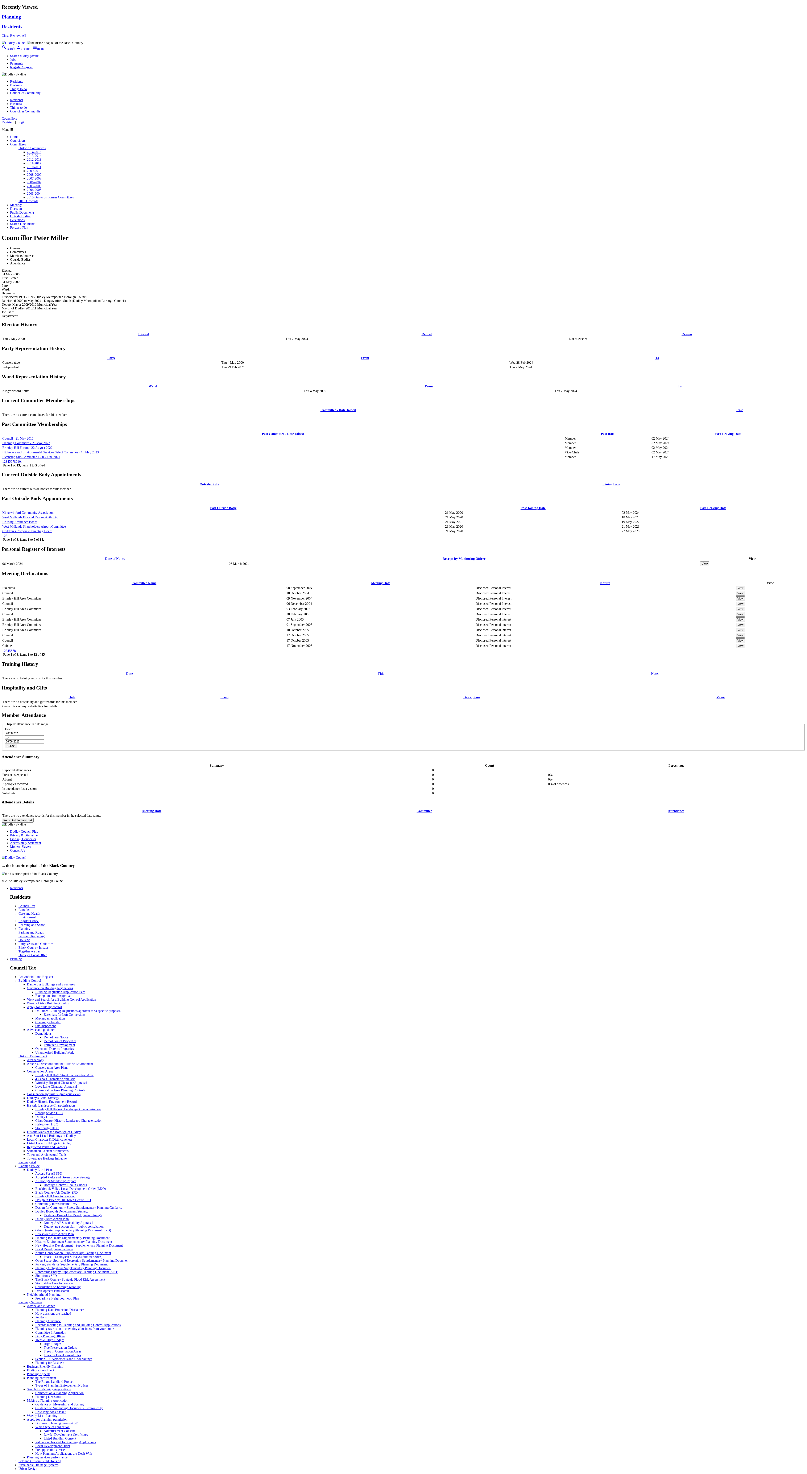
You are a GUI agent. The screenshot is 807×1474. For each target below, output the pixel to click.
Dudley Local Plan (39, 1170)
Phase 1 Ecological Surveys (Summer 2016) (73, 1257)
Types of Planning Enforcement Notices (61, 1385)
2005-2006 (34, 186)
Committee (424, 811)
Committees (18, 144)
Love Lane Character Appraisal (56, 1086)
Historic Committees (32, 148)
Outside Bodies (20, 216)
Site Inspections (45, 1026)
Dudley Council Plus (24, 831)
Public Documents (22, 212)
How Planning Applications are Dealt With (63, 1453)
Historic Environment (32, 1056)
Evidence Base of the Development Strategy (73, 1215)
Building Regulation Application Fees (60, 992)
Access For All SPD (48, 1173)
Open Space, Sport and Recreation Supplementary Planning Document (82, 1260)
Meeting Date (380, 583)
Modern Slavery (21, 846)
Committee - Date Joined (338, 410)
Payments (16, 63)
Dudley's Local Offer (32, 955)
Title (381, 673)
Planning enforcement (41, 1378)
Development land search (52, 1291)
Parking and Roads (31, 932)
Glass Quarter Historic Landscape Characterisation (68, 1120)
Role (739, 410)
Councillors (17, 140)
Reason (687, 334)
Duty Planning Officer (50, 1336)
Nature (605, 583)
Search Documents (22, 224)
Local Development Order (52, 1446)
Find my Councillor (23, 839)
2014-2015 (34, 152)
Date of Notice (115, 558)
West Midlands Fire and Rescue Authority (30, 517)
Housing (24, 940)
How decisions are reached (53, 1313)
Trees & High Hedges (49, 1340)
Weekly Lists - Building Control (48, 1003)
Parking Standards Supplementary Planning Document (71, 1264)
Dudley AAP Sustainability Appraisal (68, 1222)
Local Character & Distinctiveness (49, 1139)
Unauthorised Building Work (54, 1052)
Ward (153, 386)
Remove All (18, 35)
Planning (24, 928)
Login (21, 122)
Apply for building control (44, 1007)
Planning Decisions (48, 1397)
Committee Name (144, 583)
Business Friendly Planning (45, 1366)
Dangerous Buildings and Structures (51, 984)
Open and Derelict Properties (54, 1048)
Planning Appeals (38, 1374)
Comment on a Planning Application (59, 1393)
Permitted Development (59, 1045)
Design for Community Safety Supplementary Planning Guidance (78, 1207)
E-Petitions (17, 220)
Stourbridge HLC (47, 1128)
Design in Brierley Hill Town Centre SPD (63, 1200)
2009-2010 (34, 171)
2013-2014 (34, 155)
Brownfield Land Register (35, 977)
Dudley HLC (44, 1117)
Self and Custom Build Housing (39, 1461)
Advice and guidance (41, 1030)
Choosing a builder (48, 1022)
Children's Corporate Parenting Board (27, 531)
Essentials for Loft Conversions (64, 1014)
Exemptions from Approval (53, 995)
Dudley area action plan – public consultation (74, 1226)
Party (111, 358)
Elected (143, 334)
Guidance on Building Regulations (50, 988)
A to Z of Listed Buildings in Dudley (51, 1135)
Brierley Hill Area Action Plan (55, 1196)
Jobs (13, 59)
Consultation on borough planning (58, 1287)
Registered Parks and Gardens (47, 1147)
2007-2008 (34, 178)
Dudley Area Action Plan (52, 1219)
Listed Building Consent (60, 1438)
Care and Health (29, 913)
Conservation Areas (40, 1071)
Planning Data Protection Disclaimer (59, 1310)
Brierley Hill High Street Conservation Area (64, 1075)
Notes (655, 673)
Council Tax (26, 906)
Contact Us (17, 850)
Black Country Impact (33, 947)
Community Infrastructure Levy (56, 1204)
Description (471, 697)
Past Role (607, 434)
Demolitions (43, 1033)
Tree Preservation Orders (60, 1347)
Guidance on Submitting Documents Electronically (69, 1408)
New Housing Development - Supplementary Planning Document (79, 1245)
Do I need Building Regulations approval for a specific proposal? (78, 1011)
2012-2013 (34, 159)
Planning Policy (29, 1166)
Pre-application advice (50, 1450)
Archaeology (35, 1060)
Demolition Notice (56, 1037)
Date (129, 673)
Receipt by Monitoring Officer (464, 558)
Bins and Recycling (31, 936)
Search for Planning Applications (49, 1389)
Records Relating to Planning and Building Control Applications (78, 1325)
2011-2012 (34, 163)
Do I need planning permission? (56, 1423)
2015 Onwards (28, 201)
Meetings (16, 205)
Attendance (676, 811)
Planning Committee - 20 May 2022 (26, 443)
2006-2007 (34, 182)
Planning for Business (49, 1362)
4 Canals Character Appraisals (55, 1079)
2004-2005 (34, 190)
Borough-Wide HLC (49, 1113)
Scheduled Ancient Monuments (48, 1151)
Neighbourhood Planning (44, 1294)
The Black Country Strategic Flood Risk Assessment (70, 1279)
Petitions (41, 1317)
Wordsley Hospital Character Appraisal (61, 1082)
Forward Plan (19, 227)
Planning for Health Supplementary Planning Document (72, 1238)
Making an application (50, 1018)
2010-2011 (34, 167)
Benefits (23, 909)
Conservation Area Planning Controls (60, 1090)
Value (720, 697)
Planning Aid (27, 1162)
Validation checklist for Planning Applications (65, 1442)
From (365, 358)
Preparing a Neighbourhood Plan (57, 1298)
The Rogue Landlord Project (54, 1381)
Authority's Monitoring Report (55, 1181)
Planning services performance (47, 1457)
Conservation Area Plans (51, 1067)
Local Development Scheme (54, 1249)
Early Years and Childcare (35, 944)
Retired (427, 334)
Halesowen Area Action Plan (54, 1234)
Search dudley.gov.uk (24, 56)
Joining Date (611, 484)
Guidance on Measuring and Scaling (59, 1404)
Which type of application (52, 1427)
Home (14, 137)
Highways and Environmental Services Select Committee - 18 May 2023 (50, 452)
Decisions (16, 208)
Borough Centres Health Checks (65, 1185)
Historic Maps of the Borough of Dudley (54, 1132)
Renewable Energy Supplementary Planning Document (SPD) (76, 1272)
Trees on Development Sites (62, 1355)
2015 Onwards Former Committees (50, 197)
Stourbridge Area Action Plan (54, 1283)
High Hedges (52, 1344)
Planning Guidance (48, 1321)
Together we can (29, 951)
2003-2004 (34, 193)
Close (5, 35)
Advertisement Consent (59, 1431)
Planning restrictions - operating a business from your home (74, 1328)
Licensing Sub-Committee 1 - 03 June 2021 (31, 457)
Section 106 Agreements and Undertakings (63, 1359)
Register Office (28, 921)
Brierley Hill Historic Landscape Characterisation (68, 1109)
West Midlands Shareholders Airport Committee (34, 526)
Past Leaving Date (728, 434)
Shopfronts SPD (46, 1275)
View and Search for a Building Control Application (61, 999)
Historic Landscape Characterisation (51, 1105)
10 (19, 461)
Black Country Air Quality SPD (56, 1192)
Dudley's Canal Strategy (43, 1098)
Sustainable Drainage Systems (38, 1465)
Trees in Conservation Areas (62, 1351)
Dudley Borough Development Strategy (61, 1211)
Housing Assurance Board (19, 522)
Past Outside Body (223, 508)
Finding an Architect (40, 1370)
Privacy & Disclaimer (24, 835)
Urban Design (27, 1468)
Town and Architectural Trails (46, 1154)
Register (7, 122)
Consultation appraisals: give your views (53, 1094)
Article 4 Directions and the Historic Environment (60, 1064)
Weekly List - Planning (42, 1415)
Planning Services (30, 1302)
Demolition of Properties (60, 1041)
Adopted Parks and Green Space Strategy (62, 1177)
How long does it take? (50, 1412)
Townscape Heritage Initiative (47, 1158)
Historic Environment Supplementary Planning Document (73, 1241)
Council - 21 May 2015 (17, 438)
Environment (27, 917)
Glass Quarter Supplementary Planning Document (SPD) (73, 1230)
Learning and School (32, 925)
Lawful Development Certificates (66, 1434)
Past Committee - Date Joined (283, 434)
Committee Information (50, 1332)
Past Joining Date (533, 508)
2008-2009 (34, 174)
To (657, 358)
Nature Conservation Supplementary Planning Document (73, 1253)
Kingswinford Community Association (28, 512)
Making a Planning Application (47, 1400)
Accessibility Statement (25, 843)
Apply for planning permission (47, 1419)
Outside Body (209, 484)
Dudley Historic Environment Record (52, 1101)
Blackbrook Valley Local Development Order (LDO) (70, 1188)
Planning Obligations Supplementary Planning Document (73, 1268)
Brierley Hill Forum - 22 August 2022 (27, 447)
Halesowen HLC (46, 1124)
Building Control (29, 980)
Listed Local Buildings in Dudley (49, 1143)
